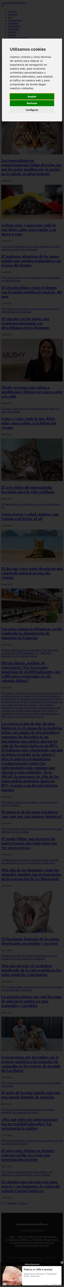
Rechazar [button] (32, 103)
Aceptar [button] (32, 96)
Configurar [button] (32, 109)
